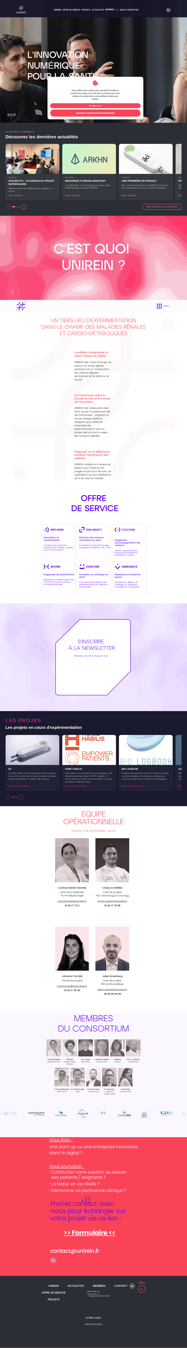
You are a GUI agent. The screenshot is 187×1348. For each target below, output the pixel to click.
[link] (54, 1059)
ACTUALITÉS (76, 1286)
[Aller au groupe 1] (13, 797)
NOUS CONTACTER (129, 10)
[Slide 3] (19, 206)
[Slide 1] (13, 206)
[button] (32, 763)
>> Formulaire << (90, 1232)
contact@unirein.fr (74, 1251)
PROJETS (53, 1299)
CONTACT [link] (120, 1286)
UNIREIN (53, 1286)
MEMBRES (99, 1286)
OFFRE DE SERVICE (53, 1293)
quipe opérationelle (99, 1296)
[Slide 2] (17, 206)
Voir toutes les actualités (162, 207)
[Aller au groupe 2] (16, 797)
